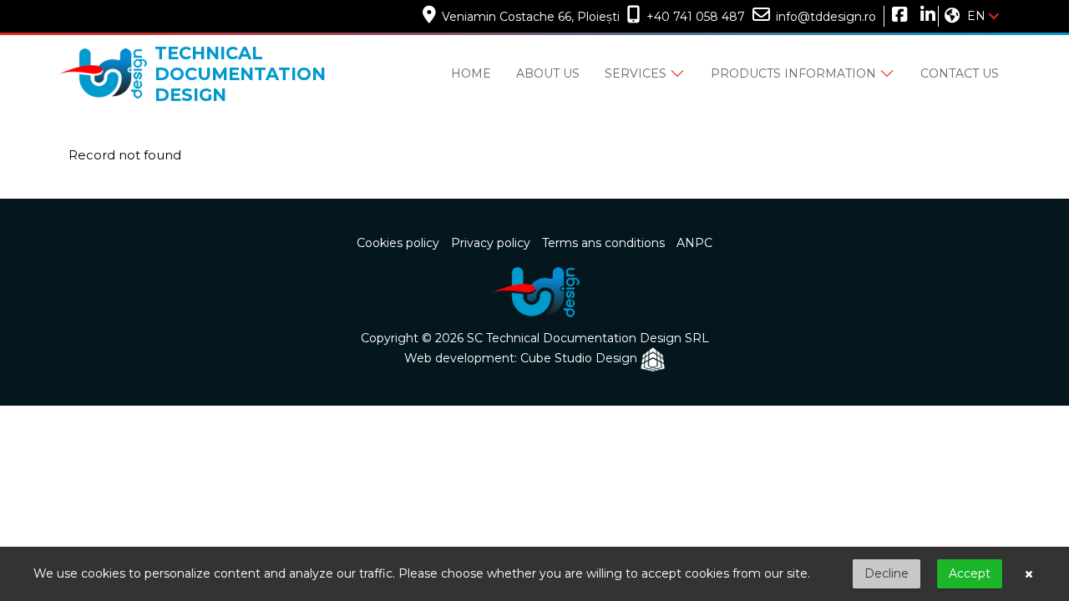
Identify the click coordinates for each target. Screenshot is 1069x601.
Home (471, 73)
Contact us (959, 73)
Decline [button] (886, 573)
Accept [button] (969, 573)
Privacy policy (490, 242)
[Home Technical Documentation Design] (535, 290)
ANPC (694, 242)
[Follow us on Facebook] (896, 16)
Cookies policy (398, 242)
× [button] (1029, 574)
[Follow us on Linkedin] (925, 16)
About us (548, 73)
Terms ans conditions (603, 242)
